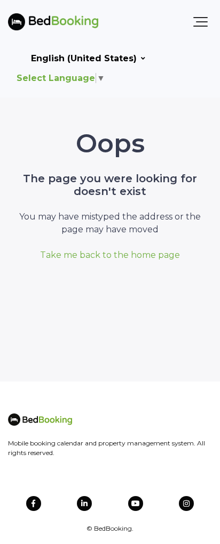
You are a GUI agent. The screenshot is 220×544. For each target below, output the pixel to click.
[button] (200, 22)
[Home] (53, 21)
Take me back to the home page (110, 255)
